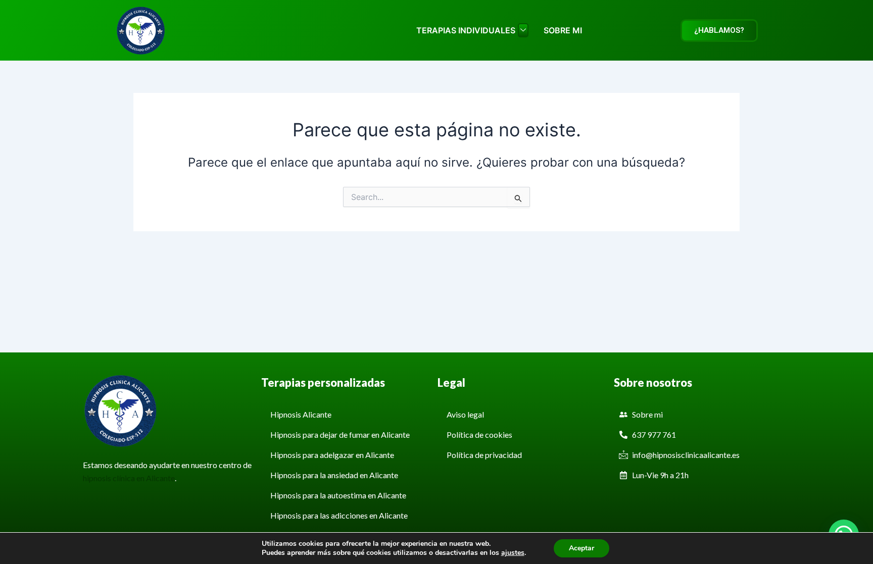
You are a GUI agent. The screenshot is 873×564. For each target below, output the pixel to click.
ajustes (512, 552)
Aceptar (581, 548)
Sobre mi (563, 30)
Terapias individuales (465, 30)
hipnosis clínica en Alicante (129, 478)
